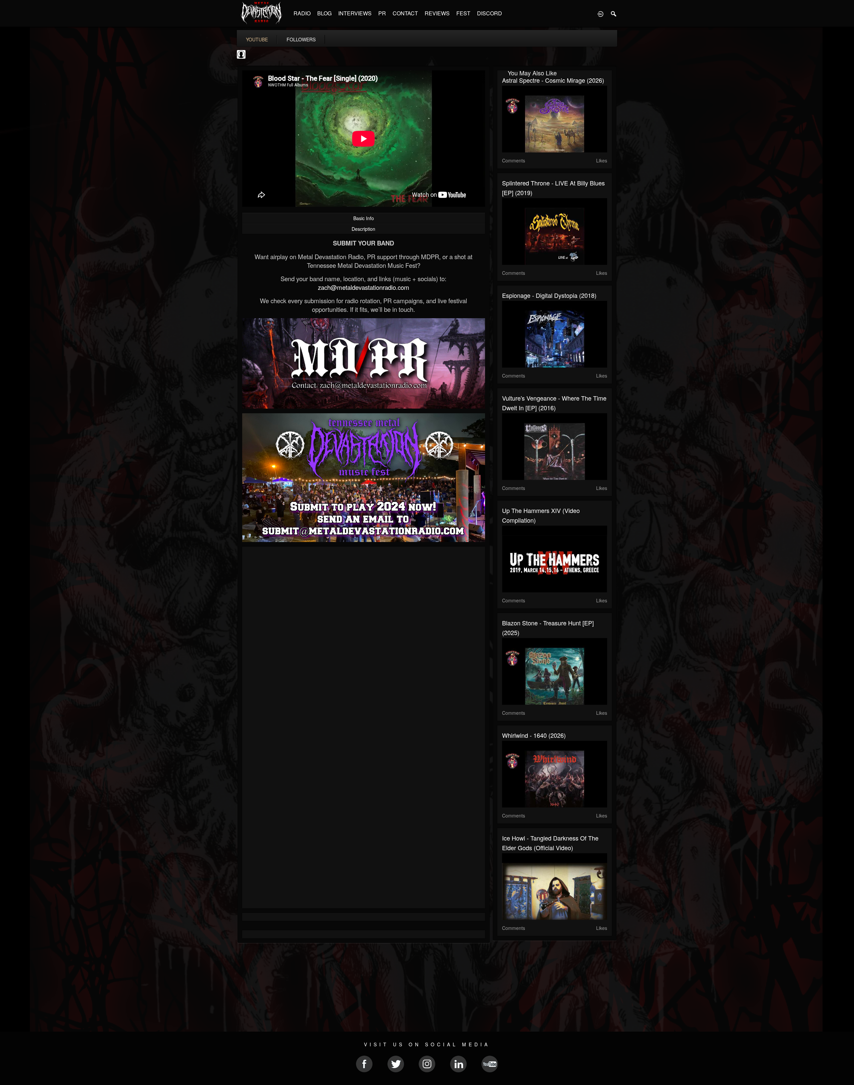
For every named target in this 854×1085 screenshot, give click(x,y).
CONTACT (405, 13)
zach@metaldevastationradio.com (363, 287)
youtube (257, 39)
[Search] (613, 13)
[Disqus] (363, 640)
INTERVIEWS (355, 13)
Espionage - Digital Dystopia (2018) (549, 295)
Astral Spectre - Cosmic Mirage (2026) (553, 80)
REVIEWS (437, 13)
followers (301, 39)
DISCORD (489, 13)
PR (382, 13)
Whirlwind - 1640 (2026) (534, 735)
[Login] (600, 13)
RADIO (302, 13)
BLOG (324, 13)
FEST (463, 13)
